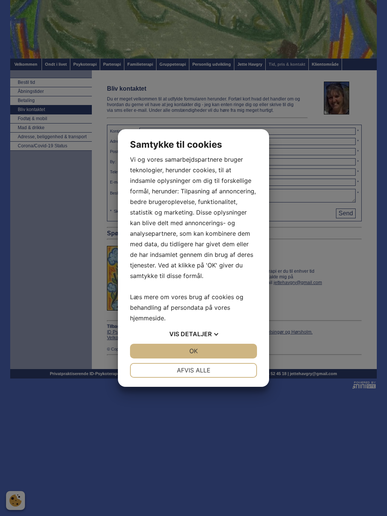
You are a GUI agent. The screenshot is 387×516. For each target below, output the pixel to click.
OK (193, 351)
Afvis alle (194, 370)
